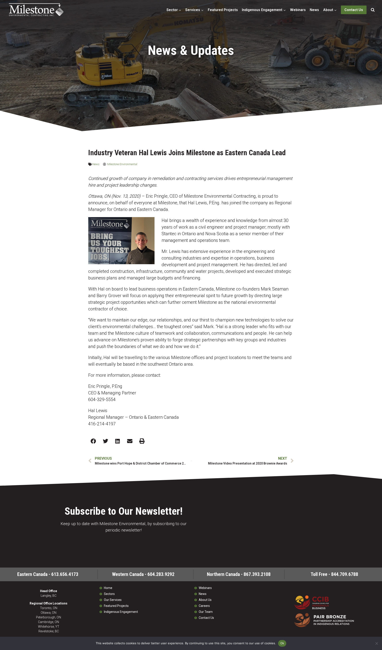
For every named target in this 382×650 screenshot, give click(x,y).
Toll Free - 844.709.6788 (334, 574)
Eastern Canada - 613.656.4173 (47, 574)
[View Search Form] (373, 10)
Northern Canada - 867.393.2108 (239, 574)
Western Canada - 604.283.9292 (143, 574)
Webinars (298, 10)
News (314, 10)
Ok (282, 643)
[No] (376, 643)
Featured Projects (223, 10)
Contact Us (353, 10)
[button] (93, 441)
